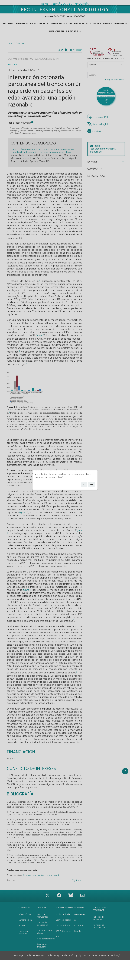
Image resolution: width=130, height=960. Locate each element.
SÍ (84, 484)
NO (91, 484)
